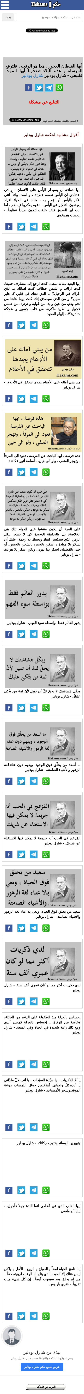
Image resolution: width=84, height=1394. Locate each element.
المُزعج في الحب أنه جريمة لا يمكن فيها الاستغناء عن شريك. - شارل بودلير (42, 840)
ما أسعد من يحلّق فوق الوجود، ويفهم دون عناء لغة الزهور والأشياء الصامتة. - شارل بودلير (42, 767)
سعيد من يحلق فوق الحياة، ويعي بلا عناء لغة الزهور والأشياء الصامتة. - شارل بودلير (42, 914)
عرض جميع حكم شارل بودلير (42, 1366)
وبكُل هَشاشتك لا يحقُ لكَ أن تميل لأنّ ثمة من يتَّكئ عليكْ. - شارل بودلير (42, 693)
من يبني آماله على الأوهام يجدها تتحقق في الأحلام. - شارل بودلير (42, 384)
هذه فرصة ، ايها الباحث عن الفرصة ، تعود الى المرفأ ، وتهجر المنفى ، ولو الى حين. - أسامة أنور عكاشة (42, 458)
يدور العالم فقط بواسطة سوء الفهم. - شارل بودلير (44, 622)
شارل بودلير (32, 75)
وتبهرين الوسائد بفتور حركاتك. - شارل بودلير (48, 1142)
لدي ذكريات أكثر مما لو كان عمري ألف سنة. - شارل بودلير (42, 987)
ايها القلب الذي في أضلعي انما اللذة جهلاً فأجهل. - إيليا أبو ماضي (42, 1208)
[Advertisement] (41, 44)
